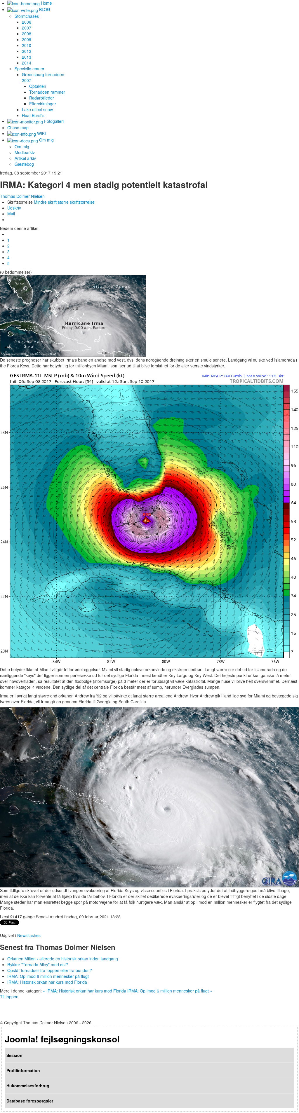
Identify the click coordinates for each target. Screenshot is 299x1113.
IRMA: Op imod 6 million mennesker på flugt (48, 976)
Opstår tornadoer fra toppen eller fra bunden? (49, 970)
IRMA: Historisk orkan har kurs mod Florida (47, 982)
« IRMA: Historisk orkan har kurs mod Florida (84, 991)
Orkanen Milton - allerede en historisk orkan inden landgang (62, 959)
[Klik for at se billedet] (73, 315)
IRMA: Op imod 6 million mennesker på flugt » (169, 991)
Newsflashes (29, 935)
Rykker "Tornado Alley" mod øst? (37, 964)
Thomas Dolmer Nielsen (22, 196)
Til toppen (9, 996)
